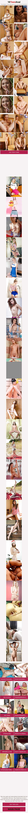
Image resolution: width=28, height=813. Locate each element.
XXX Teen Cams (14, 152)
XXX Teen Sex (14, 804)
